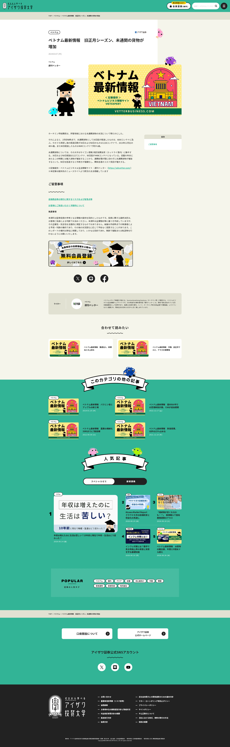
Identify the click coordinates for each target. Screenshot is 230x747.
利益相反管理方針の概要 (110, 713)
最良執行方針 (106, 718)
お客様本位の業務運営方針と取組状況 (115, 709)
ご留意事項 (152, 144)
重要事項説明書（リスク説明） (113, 701)
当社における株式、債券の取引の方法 (153, 718)
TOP (50, 16)
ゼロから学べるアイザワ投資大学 (17, 6)
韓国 (159, 581)
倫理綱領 (104, 705)
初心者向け (139, 581)
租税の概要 (143, 722)
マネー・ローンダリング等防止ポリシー (154, 701)
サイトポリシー (145, 709)
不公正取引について (146, 713)
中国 (151, 581)
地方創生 (123, 586)
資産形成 (111, 586)
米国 (128, 581)
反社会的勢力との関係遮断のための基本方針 (156, 697)
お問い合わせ (106, 697)
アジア (119, 581)
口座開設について (87, 634)
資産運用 (99, 586)
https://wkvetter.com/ (119, 168)
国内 (109, 581)
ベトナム (57, 16)
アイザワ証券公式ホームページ (143, 634)
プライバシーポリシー (147, 705)
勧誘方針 (104, 722)
